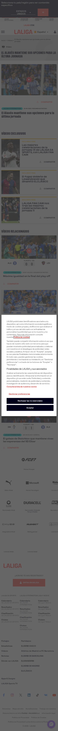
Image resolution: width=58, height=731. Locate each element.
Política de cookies (21, 337)
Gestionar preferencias (19, 394)
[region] (29, 365)
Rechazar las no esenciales (30, 401)
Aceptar (30, 408)
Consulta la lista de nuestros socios (22, 387)
